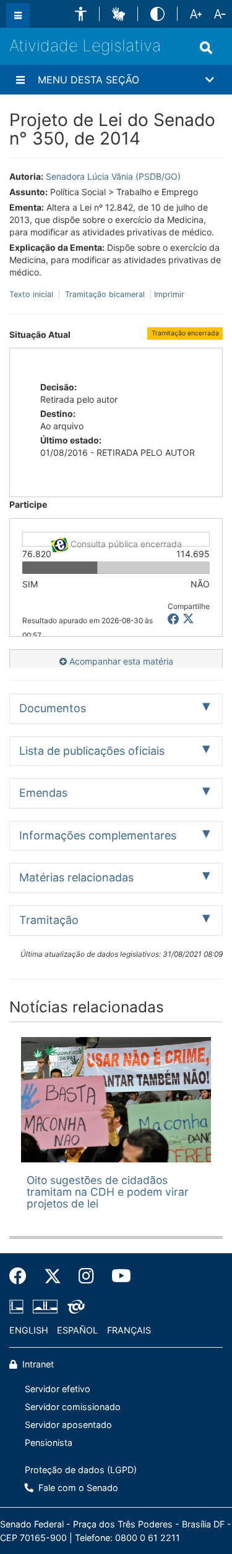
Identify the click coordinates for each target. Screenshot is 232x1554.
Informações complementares (97, 835)
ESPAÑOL (77, 1330)
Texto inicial (32, 294)
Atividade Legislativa (85, 45)
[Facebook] (22, 1276)
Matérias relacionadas (76, 877)
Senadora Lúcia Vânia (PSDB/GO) (113, 176)
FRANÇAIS (129, 1330)
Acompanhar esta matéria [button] (120, 661)
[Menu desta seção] (20, 79)
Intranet (37, 1364)
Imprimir (169, 294)
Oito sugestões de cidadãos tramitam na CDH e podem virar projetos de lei (108, 1192)
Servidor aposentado (68, 1424)
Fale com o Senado (77, 1487)
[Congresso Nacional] (45, 1306)
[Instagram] (86, 1276)
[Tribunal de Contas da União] (74, 1306)
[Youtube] (117, 1276)
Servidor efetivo (57, 1389)
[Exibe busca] (206, 47)
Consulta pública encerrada (125, 543)
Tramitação (49, 920)
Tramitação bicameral (104, 294)
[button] (81, 14)
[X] (188, 619)
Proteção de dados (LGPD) (81, 1469)
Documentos (52, 708)
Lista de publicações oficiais (92, 750)
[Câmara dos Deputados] (18, 1306)
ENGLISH (28, 1330)
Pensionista (48, 1442)
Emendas (43, 792)
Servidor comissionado (73, 1406)
